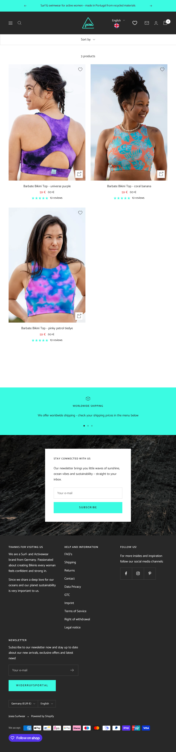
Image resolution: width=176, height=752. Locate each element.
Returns (69, 570)
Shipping (70, 562)
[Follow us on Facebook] (126, 573)
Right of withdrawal (77, 619)
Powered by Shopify (42, 716)
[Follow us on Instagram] (138, 573)
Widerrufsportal (32, 685)
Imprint (69, 603)
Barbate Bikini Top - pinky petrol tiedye (47, 328)
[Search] (19, 23)
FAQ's (68, 554)
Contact (69, 578)
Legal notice (72, 627)
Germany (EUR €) (21, 703)
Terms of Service (75, 611)
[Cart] (165, 23)
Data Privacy (72, 586)
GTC (67, 595)
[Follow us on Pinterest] (150, 573)
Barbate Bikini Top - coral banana (129, 186)
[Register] (72, 670)
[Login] (156, 23)
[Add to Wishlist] (80, 69)
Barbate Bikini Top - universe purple (47, 186)
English (116, 20)
